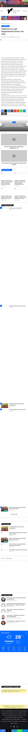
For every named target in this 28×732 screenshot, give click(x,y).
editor (8, 606)
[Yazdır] (5, 113)
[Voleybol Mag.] (14, 11)
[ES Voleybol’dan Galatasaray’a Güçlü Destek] (4, 405)
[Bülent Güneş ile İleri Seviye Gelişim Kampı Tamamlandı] (4, 509)
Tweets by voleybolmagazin (6, 558)
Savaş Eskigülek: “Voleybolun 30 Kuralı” (16, 621)
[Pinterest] (15, 111)
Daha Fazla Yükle (14, 514)
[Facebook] (2, 111)
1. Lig (11, 23)
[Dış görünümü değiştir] (24, 11)
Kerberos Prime (11, 721)
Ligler (8, 23)
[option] (14, 124)
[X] (5, 111)
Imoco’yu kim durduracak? (15, 208)
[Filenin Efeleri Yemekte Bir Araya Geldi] (4, 551)
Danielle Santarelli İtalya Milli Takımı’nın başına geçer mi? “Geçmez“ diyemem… (16, 604)
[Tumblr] (12, 111)
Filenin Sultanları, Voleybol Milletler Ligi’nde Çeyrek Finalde (17, 544)
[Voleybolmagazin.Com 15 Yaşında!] (4, 457)
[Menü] (1, 11)
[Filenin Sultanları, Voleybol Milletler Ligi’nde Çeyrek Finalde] (4, 545)
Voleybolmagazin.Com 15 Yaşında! (17, 409)
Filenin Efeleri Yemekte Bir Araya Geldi (18, 549)
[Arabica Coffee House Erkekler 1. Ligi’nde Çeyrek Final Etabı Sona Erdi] (21, 191)
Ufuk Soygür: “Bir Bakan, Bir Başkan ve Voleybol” (15, 610)
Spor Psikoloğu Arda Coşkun (12, 618)
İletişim (12, 723)
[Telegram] (24, 111)
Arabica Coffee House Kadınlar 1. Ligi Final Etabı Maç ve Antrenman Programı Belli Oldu (7, 182)
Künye (16, 723)
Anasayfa (4, 23)
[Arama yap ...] (26, 11)
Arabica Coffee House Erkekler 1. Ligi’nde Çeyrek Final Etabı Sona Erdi (20, 197)
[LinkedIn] (8, 111)
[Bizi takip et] (26, 706)
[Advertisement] (14, 577)
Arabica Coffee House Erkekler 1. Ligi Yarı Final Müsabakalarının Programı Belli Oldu (20, 182)
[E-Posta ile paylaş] (2, 113)
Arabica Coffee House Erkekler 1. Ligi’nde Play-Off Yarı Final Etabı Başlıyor (14, 126)
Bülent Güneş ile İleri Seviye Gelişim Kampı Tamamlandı (14, 5)
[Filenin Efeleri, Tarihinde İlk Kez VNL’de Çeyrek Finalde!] (4, 534)
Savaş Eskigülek (10, 622)
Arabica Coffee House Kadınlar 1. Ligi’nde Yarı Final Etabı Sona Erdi (6, 197)
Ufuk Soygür (9, 600)
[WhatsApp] (21, 111)
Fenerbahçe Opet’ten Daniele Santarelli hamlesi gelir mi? (16, 598)
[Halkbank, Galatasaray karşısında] (4, 353)
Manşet (7, 26)
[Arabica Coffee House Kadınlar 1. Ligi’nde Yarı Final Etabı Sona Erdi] (7, 191)
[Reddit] (18, 111)
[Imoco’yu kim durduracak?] (4, 255)
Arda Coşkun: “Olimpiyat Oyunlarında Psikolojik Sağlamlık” (15, 616)
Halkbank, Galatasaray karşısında (17, 306)
